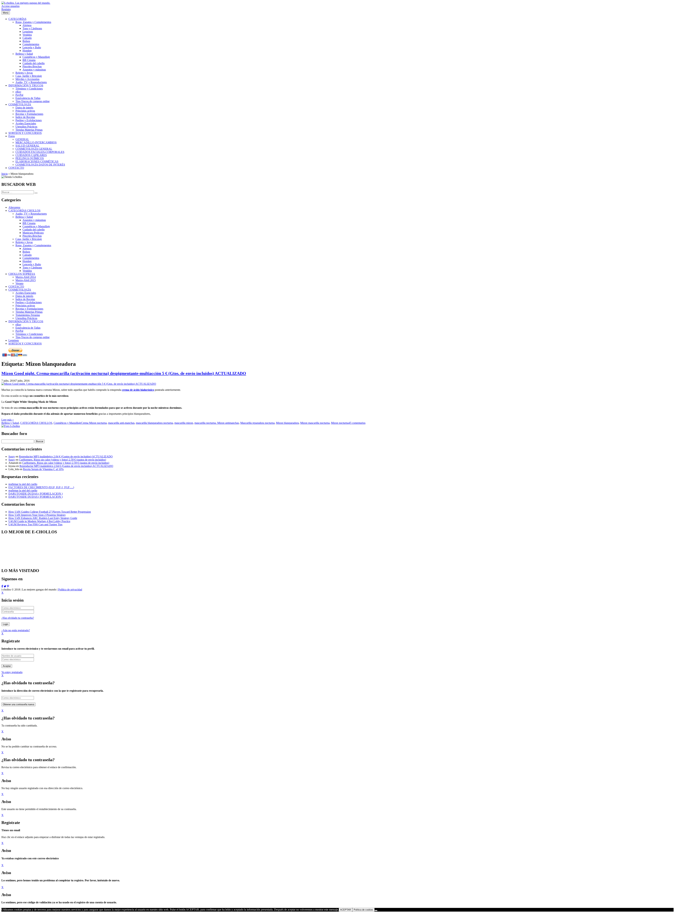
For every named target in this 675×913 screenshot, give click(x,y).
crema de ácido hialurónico (138, 389)
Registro (6, 9)
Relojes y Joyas (24, 242)
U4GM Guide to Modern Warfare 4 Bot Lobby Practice (39, 521)
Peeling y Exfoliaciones (28, 302)
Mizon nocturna (340, 422)
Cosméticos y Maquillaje (36, 226)
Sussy (11, 456)
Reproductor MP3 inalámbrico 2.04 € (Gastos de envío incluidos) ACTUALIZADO (66, 456)
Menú (5, 12)
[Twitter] (5, 586)
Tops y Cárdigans (32, 267)
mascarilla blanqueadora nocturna (154, 422)
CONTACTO (16, 286)
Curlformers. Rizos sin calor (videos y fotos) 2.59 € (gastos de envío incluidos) (62, 459)
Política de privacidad (70, 589)
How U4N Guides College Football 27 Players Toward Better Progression (49, 511)
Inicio (4, 173)
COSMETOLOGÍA (19, 289)
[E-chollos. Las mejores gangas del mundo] (25, 2)
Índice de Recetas (25, 299)
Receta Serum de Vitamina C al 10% (43, 469)
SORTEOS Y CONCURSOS (25, 343)
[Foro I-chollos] (10, 426)
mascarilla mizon (183, 422)
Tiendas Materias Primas (29, 311)
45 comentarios (357, 422)
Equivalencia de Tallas (27, 327)
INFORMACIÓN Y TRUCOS (25, 321)
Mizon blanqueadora (287, 422)
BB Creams (29, 223)
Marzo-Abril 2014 (25, 277)
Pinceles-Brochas (32, 235)
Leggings (13, 340)
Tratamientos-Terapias (27, 315)
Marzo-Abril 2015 (25, 280)
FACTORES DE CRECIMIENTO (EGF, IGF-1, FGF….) (41, 487)
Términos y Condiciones (29, 334)
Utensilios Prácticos (26, 318)
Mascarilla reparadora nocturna (257, 422)
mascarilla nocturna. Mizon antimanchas (216, 422)
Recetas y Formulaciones (29, 308)
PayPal (19, 330)
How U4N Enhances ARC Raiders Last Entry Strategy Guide (42, 518)
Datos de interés (24, 296)
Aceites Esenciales (25, 292)
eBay (18, 324)
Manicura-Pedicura (33, 232)
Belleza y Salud (24, 216)
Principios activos (25, 305)
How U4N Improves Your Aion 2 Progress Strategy (37, 514)
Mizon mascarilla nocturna (315, 422)
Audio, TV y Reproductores (31, 213)
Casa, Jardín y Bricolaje (28, 239)
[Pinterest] (8, 586)
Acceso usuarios (10, 6)
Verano (19, 283)
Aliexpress (14, 207)
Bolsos (26, 251)
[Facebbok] (2, 586)
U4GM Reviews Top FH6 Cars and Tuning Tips (35, 524)
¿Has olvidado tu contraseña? (17, 617)
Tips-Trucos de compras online (32, 337)
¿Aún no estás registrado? (15, 630)
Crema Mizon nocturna (94, 422)
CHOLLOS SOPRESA (21, 273)
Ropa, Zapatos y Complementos (33, 245)
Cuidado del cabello (33, 229)
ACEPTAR (345, 909)
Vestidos (27, 270)
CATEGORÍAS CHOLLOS (24, 210)
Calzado (27, 254)
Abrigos (26, 248)
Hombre (27, 261)
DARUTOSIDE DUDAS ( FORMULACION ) (35, 493)
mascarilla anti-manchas (121, 422)
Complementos (30, 258)
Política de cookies (363, 909)
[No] (376, 910)
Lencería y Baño (31, 264)
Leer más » (7, 419)
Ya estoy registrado (11, 672)
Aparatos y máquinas (34, 220)
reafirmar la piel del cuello (22, 484)
